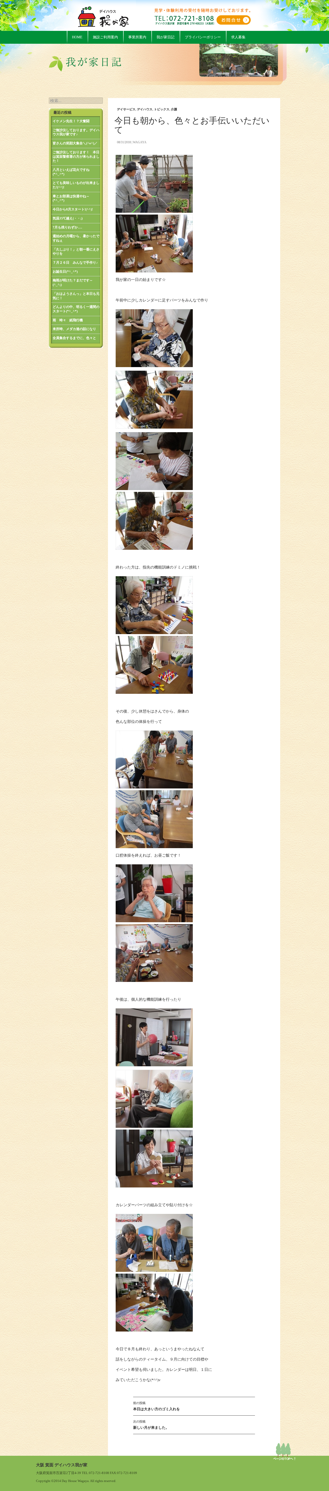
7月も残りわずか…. (67, 227)
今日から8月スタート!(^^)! (73, 209)
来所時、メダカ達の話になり (74, 329)
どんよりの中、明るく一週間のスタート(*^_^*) (76, 309)
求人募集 (238, 37)
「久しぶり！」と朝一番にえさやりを (76, 251)
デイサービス (126, 109)
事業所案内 (137, 37)
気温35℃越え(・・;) (68, 218)
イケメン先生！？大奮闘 (71, 121)
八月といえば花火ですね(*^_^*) (71, 172)
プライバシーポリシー (203, 37)
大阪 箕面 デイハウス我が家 (61, 1465)
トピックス (161, 109)
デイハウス (144, 109)
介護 (174, 109)
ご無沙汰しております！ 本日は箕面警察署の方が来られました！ (76, 156)
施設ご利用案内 (105, 37)
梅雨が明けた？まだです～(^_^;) (73, 282)
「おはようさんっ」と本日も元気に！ (76, 296)
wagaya (140, 142)
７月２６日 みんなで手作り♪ (75, 262)
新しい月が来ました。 (151, 1425)
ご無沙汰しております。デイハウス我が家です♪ (76, 132)
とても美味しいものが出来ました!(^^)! (76, 185)
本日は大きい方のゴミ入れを (156, 1406)
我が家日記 (166, 37)
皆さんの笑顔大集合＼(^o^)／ (75, 143)
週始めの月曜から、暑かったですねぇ (76, 238)
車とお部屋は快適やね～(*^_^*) (71, 198)
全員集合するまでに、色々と (74, 338)
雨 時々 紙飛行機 (68, 320)
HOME (77, 37)
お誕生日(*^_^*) (65, 271)
